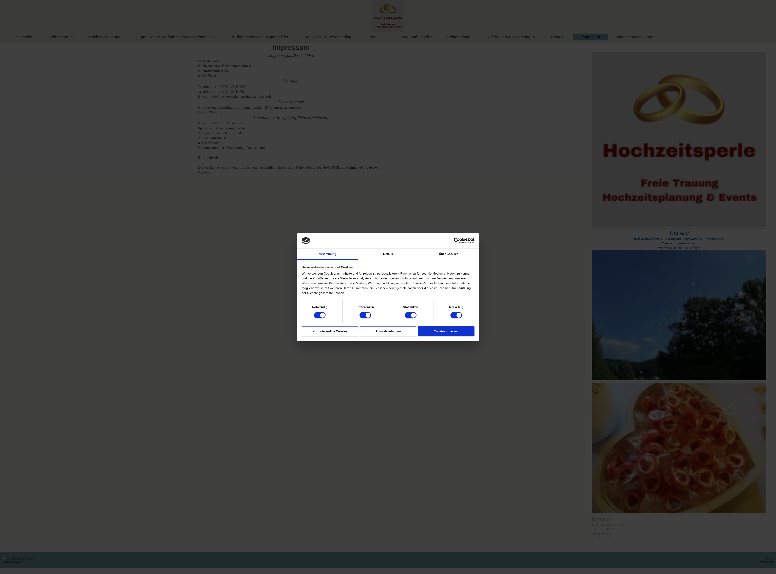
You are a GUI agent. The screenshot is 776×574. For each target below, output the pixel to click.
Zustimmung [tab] (327, 254)
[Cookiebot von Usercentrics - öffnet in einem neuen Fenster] (456, 241)
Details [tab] (388, 254)
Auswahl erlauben (388, 331)
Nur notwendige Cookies (329, 331)
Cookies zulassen (446, 331)
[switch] (365, 315)
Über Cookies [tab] (448, 254)
